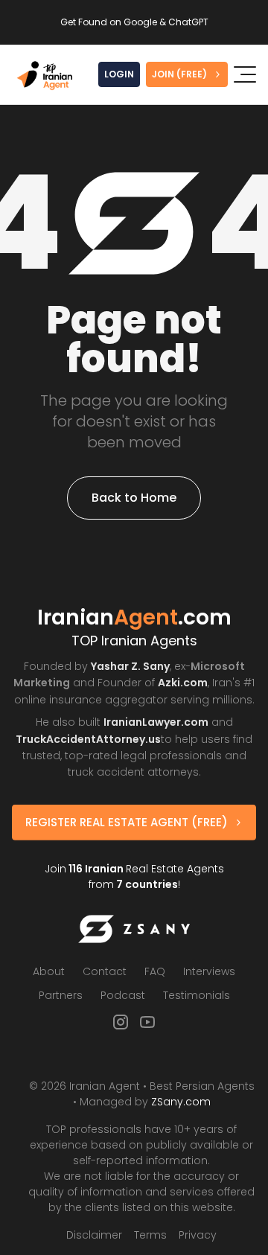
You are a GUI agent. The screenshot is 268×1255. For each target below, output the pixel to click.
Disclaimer (94, 1234)
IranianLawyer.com (155, 722)
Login (119, 74)
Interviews (209, 971)
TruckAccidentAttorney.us (88, 739)
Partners (61, 995)
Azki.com (183, 682)
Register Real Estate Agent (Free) (126, 822)
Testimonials (196, 995)
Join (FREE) (179, 74)
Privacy (198, 1234)
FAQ (154, 971)
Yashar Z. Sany (130, 666)
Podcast (122, 995)
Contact (105, 971)
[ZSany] (134, 929)
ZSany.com (181, 1101)
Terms (150, 1234)
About (49, 971)
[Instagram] (121, 1022)
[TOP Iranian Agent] (44, 75)
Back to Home (134, 497)
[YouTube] (147, 1022)
